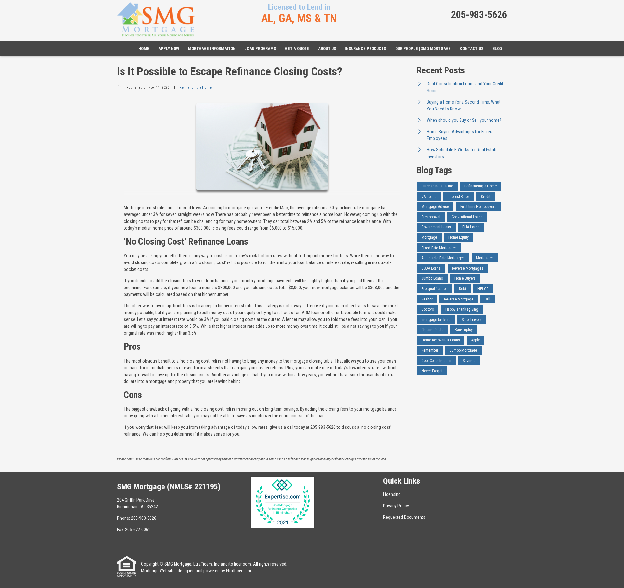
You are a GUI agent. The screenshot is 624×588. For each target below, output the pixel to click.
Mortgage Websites (159, 570)
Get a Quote (297, 48)
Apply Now (168, 48)
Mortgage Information (212, 48)
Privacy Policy (396, 505)
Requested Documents (404, 517)
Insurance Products (365, 48)
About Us (327, 48)
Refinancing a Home (195, 87)
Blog (497, 48)
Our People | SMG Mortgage (423, 48)
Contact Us (471, 48)
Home (143, 48)
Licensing (392, 494)
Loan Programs (260, 48)
